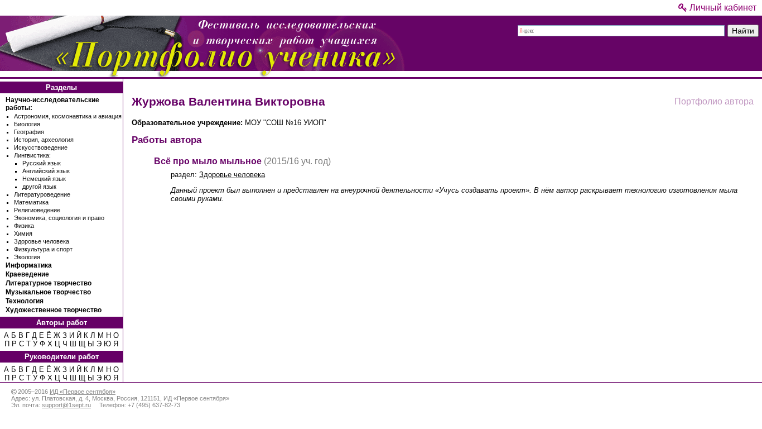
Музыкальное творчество (48, 292)
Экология (27, 257)
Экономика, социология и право (59, 217)
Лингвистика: (32, 155)
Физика (24, 225)
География (29, 131)
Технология (25, 301)
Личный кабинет (721, 7)
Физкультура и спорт (43, 249)
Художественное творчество (54, 310)
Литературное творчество (48, 283)
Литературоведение (42, 194)
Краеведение (27, 274)
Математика (31, 202)
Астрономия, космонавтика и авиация (68, 116)
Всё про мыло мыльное (208, 161)
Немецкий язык (44, 178)
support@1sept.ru (66, 405)
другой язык (39, 186)
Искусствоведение (40, 147)
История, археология (44, 139)
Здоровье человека (41, 241)
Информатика (29, 265)
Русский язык (41, 163)
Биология (27, 124)
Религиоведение (37, 210)
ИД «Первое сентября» (82, 391)
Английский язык (46, 171)
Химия (23, 233)
